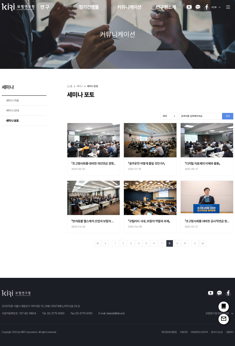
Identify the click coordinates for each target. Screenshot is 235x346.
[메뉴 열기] (228, 7)
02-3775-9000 (55, 313)
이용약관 (184, 332)
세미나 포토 (12, 121)
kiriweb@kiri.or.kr (116, 313)
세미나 (80, 86)
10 (185, 243)
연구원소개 (166, 7)
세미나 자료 (12, 100)
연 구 (44, 7)
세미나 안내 (12, 110)
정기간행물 (89, 7)
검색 (228, 116)
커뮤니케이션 (129, 7)
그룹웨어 (229, 332)
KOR (214, 7)
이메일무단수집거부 (199, 332)
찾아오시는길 (217, 332)
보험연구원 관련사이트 (218, 313)
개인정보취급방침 (169, 332)
